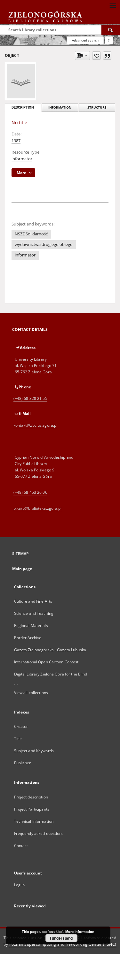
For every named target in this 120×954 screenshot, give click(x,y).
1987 (16, 140)
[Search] (110, 30)
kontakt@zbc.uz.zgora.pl (35, 425)
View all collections (31, 692)
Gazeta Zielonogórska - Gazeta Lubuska (50, 650)
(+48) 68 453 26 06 (30, 492)
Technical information (34, 821)
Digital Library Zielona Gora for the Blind (50, 674)
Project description (31, 797)
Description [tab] (23, 107)
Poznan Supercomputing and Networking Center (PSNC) (62, 944)
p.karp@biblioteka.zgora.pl (37, 508)
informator (22, 159)
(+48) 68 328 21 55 (30, 398)
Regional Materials (31, 625)
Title (18, 738)
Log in (19, 885)
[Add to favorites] (96, 55)
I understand (61, 938)
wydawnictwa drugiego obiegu (44, 244)
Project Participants (31, 809)
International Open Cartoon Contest (46, 662)
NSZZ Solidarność (31, 234)
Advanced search (85, 40)
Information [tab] (59, 107)
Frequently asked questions (39, 833)
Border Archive (28, 637)
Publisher (22, 763)
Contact (21, 845)
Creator (21, 726)
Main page (22, 568)
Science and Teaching (33, 613)
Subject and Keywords (34, 750)
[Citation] (107, 55)
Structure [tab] (97, 107)
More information (79, 931)
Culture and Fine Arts (33, 601)
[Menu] (112, 5)
